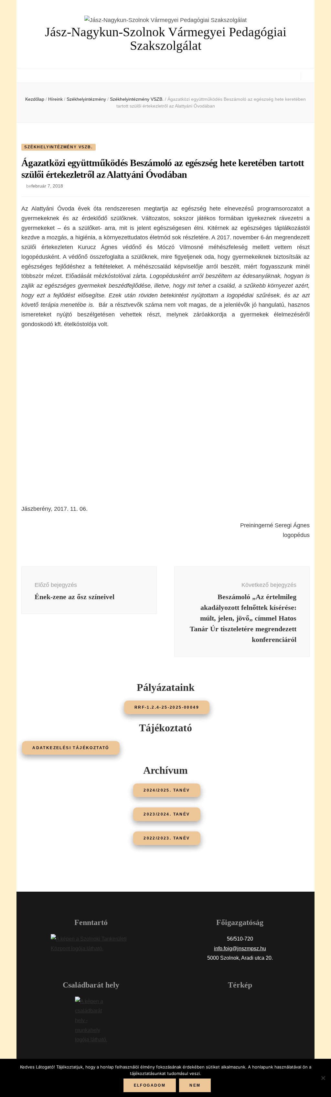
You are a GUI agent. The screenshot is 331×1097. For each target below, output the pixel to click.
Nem (194, 1085)
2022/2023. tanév (167, 838)
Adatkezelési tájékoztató (70, 748)
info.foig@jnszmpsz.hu (240, 948)
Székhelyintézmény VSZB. (58, 147)
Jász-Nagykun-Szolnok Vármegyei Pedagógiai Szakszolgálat (165, 39)
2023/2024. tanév (167, 814)
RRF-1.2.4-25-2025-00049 (166, 707)
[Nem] (323, 1078)
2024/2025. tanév (167, 790)
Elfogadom (150, 1085)
